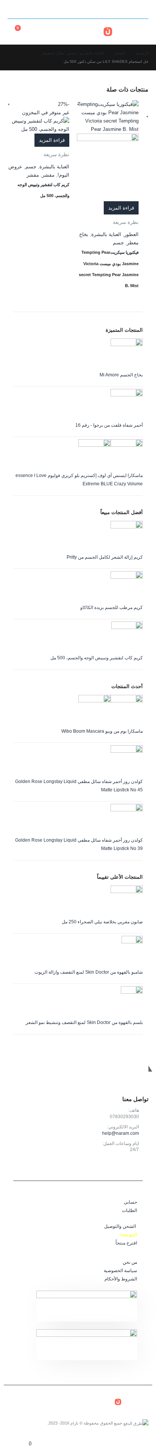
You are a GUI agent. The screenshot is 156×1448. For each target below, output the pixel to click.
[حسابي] (57, 31)
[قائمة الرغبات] (40, 31)
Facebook (141, 1167)
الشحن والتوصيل (120, 1226)
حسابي (130, 1201)
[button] (141, 9)
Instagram (124, 1167)
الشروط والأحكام (121, 1278)
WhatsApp (107, 1167)
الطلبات (129, 1210)
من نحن (130, 1262)
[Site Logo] (125, 31)
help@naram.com (120, 1133)
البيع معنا (128, 1234)
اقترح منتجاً (126, 1242)
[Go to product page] (108, 150)
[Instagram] (15, 9)
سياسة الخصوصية (120, 1270)
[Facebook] (41, 9)
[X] (28, 9)
